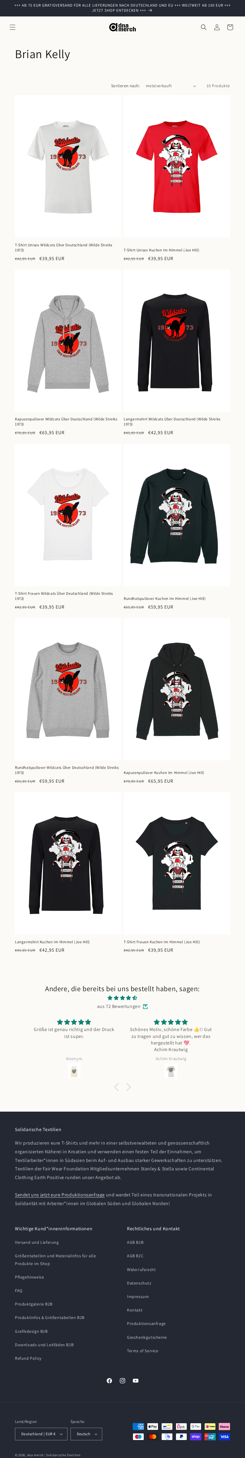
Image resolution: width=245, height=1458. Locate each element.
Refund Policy (28, 1358)
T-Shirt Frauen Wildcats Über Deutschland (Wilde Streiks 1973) (64, 596)
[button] (12, 27)
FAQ (18, 1290)
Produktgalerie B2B (34, 1304)
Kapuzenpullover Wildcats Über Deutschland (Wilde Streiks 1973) (66, 422)
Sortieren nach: (125, 85)
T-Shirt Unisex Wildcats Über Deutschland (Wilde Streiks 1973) (63, 248)
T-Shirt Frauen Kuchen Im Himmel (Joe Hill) (162, 942)
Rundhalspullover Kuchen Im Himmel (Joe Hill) (165, 598)
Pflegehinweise (29, 1277)
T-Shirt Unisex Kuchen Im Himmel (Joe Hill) (161, 250)
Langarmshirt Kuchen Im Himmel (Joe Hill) (52, 942)
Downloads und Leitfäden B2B (44, 1344)
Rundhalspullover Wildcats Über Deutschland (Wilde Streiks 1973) (67, 770)
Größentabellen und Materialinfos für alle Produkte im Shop (55, 1259)
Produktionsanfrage (146, 1323)
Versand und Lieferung (37, 1242)
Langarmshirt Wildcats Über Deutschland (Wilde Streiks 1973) (172, 422)
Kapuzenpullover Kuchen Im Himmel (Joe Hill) (164, 772)
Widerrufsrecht (141, 1269)
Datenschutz (139, 1283)
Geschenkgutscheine (147, 1337)
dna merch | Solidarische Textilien (54, 1455)
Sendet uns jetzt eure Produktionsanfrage (60, 1195)
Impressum (138, 1296)
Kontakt (135, 1310)
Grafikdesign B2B (31, 1331)
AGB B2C (135, 1255)
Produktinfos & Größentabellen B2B (50, 1317)
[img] (122, 998)
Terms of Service (142, 1350)
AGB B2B (135, 1242)
